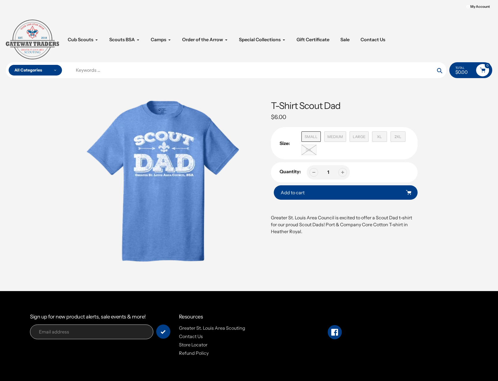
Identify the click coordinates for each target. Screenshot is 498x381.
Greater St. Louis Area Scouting (212, 328)
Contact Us (191, 336)
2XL (398, 136)
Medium (335, 136)
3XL (308, 150)
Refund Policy (194, 353)
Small (311, 136)
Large (359, 136)
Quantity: (290, 171)
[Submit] (163, 332)
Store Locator (193, 345)
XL (379, 136)
